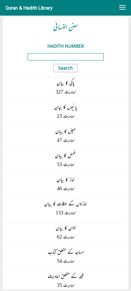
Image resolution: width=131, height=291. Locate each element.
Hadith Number (65, 46)
